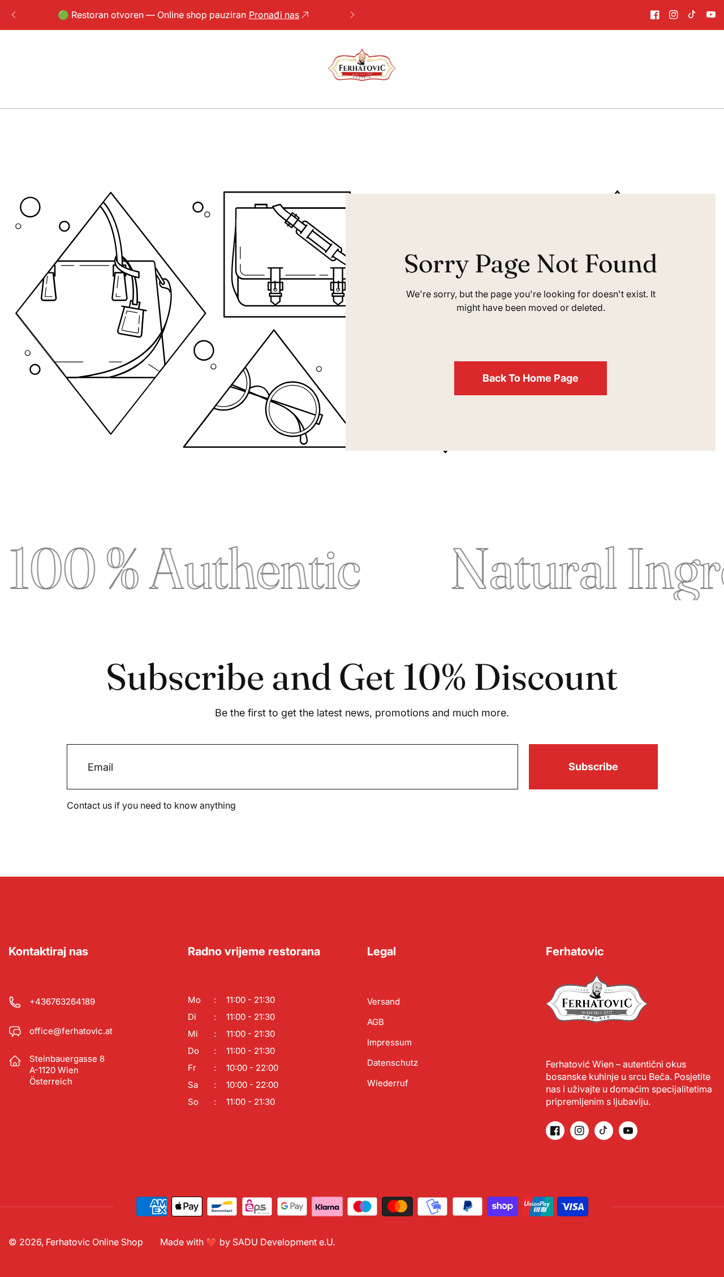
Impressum (389, 1042)
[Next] (351, 14)
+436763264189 (62, 1001)
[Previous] (14, 14)
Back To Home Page (530, 378)
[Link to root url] (362, 64)
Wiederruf (387, 1083)
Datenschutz (392, 1062)
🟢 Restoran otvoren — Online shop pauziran (178, 14)
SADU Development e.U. (283, 1242)
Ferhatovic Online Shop (94, 1242)
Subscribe (593, 766)
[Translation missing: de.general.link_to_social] (655, 14)
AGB (375, 1022)
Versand (383, 1001)
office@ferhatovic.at (71, 1031)
